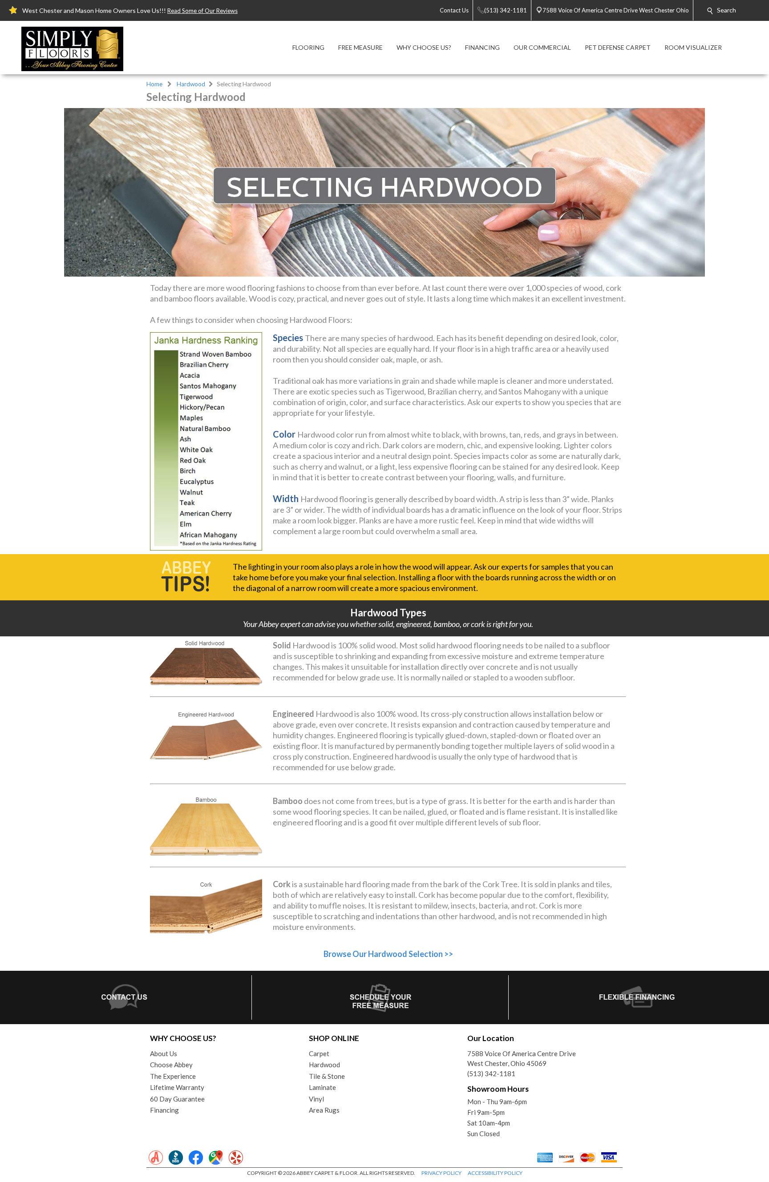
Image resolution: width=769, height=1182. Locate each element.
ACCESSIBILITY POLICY (495, 1173)
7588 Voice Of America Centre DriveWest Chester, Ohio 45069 (521, 1058)
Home (154, 84)
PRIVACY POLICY (441, 1173)
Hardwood (191, 84)
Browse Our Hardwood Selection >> (388, 954)
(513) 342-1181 (491, 1073)
